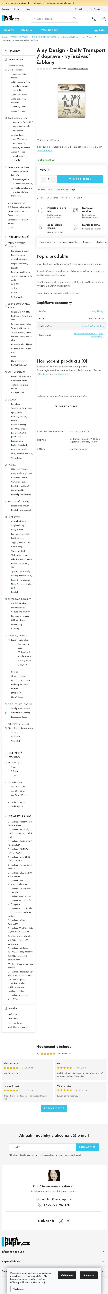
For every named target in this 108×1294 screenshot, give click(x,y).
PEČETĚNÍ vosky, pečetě (18, 724)
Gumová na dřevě (19, 477)
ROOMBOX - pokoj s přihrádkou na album (17, 981)
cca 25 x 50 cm (18, 786)
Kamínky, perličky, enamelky (19, 418)
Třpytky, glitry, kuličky (20, 542)
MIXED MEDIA (14, 517)
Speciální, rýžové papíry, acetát (22, 278)
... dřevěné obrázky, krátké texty (20, 194)
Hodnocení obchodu (54, 1046)
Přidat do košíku (80, 179)
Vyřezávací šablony (20, 712)
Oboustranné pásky (23, 646)
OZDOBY (12, 399)
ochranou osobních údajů (69, 1154)
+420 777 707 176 (94, 18)
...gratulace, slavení (19, 86)
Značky (13, 1008)
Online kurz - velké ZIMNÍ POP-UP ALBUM (19, 859)
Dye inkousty (16, 624)
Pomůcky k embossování (22, 510)
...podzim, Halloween (20, 147)
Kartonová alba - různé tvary (21, 350)
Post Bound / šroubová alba (21, 318)
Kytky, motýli (16, 412)
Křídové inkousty (18, 620)
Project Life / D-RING (21, 311)
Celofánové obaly (19, 380)
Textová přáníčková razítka (19, 386)
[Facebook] (61, 1221)
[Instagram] (68, 1221)
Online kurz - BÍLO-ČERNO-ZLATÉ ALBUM (20, 874)
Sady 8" (15, 288)
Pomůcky (15, 592)
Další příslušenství (19, 365)
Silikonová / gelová (20, 469)
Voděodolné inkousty (20, 611)
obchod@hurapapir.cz (57, 1199)
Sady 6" (15, 292)
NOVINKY (14, 51)
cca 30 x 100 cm (19, 795)
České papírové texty (17, 202)
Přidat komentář (66, 406)
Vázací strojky (17, 732)
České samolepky (15, 69)
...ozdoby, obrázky (19, 156)
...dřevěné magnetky (20, 179)
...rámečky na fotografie (21, 187)
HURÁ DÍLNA (16, 59)
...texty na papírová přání (22, 122)
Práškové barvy (18, 538)
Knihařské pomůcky (16, 802)
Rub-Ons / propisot (19, 428)
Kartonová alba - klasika (21, 344)
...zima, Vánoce (18, 111)
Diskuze (86, 242)
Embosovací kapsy (19, 717)
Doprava (5, 8)
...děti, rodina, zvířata (20, 81)
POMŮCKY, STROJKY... (18, 635)
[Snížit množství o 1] (43, 179)
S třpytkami (23, 664)
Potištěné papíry (18, 255)
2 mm (13, 775)
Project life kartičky (19, 263)
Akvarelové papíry (19, 259)
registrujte (63, 374)
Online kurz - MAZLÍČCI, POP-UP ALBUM (19, 851)
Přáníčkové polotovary (21, 376)
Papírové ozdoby (18, 424)
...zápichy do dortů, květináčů (19, 173)
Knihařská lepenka (16, 762)
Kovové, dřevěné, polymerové (19, 435)
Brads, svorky (17, 441)
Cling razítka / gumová (21, 473)
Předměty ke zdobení (20, 579)
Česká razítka (14, 215)
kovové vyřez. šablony (93, 326)
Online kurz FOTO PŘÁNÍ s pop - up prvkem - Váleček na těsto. (20, 912)
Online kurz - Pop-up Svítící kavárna (20, 867)
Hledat (74, 19)
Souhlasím (88, 1275)
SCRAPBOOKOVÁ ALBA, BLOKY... (19, 305)
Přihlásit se (87, 1147)
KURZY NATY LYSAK (20, 815)
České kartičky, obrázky (18, 211)
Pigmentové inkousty (20, 616)
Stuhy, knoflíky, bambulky (22, 453)
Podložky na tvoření (20, 684)
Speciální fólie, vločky (20, 571)
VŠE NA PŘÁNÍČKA (16, 372)
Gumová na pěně (18, 481)
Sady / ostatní (17, 296)
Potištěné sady (17, 392)
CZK (80, 8)
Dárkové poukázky (16, 65)
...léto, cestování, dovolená (18, 100)
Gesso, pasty (16, 546)
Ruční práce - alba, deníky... (20, 207)
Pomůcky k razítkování (21, 494)
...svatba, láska (17, 90)
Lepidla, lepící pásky (20, 640)
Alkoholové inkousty (20, 603)
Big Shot (55, 275)
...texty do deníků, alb (20, 126)
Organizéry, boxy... (19, 676)
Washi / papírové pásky (21, 408)
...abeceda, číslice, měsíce (19, 76)
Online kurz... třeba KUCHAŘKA (16, 922)
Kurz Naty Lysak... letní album (20, 936)
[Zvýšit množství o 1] (53, 179)
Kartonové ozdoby (19, 449)
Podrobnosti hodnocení (78, 68)
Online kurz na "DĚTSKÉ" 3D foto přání (19, 902)
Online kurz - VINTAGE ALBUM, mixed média (18, 882)
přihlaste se (42, 374)
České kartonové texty (17, 118)
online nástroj (38, 1282)
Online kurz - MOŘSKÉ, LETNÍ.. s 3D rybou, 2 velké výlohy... (20, 833)
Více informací (44, 150)
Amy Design (69, 189)
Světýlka (14, 688)
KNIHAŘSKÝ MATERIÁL (15, 754)
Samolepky (16, 404)
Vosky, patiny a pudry (20, 555)
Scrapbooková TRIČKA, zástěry (18, 221)
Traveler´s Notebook (20, 328)
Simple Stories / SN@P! (21, 332)
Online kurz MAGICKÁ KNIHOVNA (18, 997)
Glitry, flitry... (16, 457)
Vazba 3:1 (15, 740)
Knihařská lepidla (15, 806)
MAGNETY (16, 693)
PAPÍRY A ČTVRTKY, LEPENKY (17, 245)
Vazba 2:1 (15, 736)
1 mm (13, 767)
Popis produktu (46, 242)
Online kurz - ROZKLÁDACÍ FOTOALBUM (20, 843)
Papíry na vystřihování (20, 272)
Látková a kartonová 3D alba (21, 338)
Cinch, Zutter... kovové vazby (20, 728)
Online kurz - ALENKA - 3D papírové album (20, 823)
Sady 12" (15, 284)
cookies (26, 1273)
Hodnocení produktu (68, 242)
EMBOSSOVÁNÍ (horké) (18, 501)
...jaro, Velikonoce (19, 94)
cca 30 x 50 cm (18, 791)
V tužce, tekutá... (25, 660)
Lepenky (14, 267)
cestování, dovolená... (85, 333)
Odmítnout (67, 1275)
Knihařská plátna (15, 782)
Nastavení (18, 1289)
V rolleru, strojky (25, 656)
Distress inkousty (18, 607)
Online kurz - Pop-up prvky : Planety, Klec (20, 890)
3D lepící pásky (24, 652)
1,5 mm (14, 771)
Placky (11, 227)
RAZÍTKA (12, 464)
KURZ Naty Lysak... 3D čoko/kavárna (17, 958)
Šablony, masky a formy (21, 575)
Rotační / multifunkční (21, 486)
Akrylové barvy (17, 525)
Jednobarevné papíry (20, 250)
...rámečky (15, 160)
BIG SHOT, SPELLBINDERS (20, 704)
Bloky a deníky (17, 360)
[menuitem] (9, 30)
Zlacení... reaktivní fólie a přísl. (22, 586)
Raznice (14, 671)
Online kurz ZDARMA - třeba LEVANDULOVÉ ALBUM (20, 930)
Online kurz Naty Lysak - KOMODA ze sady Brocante (20, 950)
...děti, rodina (17, 130)
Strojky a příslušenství (20, 708)
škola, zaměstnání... (97, 335)
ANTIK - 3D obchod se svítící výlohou (20, 965)
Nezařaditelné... (18, 697)
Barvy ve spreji (17, 529)
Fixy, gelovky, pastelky (20, 534)
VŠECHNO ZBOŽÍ (19, 237)
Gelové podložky (18, 550)
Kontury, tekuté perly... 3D (20, 565)
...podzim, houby (18, 106)
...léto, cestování (18, 143)
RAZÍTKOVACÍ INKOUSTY (19, 599)
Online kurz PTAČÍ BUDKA (20, 896)
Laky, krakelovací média (21, 559)
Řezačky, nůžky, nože (20, 680)
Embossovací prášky (20, 505)
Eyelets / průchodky (20, 445)
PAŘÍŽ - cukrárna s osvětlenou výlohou (16, 989)
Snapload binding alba (21, 324)
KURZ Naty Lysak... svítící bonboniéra (18, 942)
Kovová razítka (17, 490)
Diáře (13, 356)
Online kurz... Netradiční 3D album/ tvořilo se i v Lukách (20, 973)
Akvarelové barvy (18, 521)
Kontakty (18, 8)
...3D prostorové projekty (22, 183)
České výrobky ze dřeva (18, 167)
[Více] (100, 30)
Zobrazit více (54, 1108)
